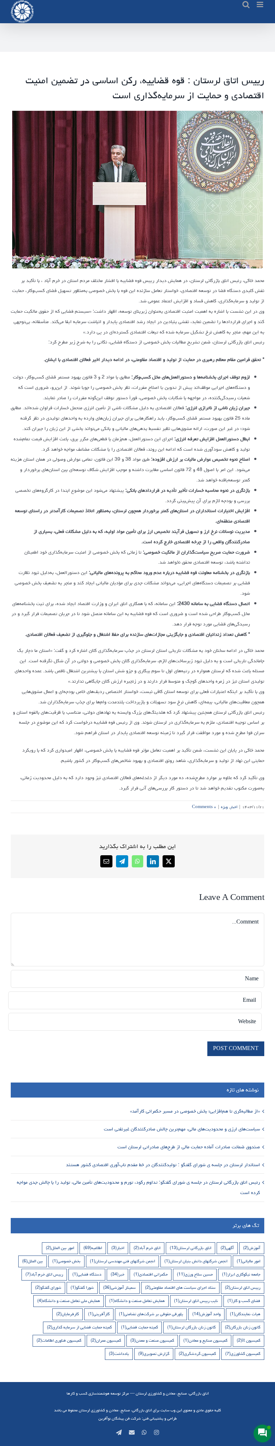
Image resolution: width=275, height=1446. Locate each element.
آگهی (227, 1248)
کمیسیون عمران (106, 1340)
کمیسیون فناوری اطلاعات (59, 1340)
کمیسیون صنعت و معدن (152, 1340)
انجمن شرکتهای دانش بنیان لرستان (195, 1261)
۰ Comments (204, 807)
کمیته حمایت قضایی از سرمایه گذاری (79, 1327)
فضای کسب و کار (243, 1301)
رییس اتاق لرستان (242, 1287)
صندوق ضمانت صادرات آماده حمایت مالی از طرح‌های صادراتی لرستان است (188, 1147)
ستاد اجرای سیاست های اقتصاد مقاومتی (180, 1287)
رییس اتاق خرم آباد (44, 1274)
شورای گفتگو (48, 1287)
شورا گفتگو (82, 1287)
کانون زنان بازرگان (242, 1327)
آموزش (251, 1248)
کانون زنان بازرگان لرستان (191, 1327)
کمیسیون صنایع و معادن (205, 1340)
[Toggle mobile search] (246, 4)
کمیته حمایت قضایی (139, 1327)
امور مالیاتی (248, 1261)
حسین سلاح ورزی (195, 1274)
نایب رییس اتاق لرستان (196, 1301)
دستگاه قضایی (86, 1274)
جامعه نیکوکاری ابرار (241, 1274)
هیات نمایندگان (245, 1314)
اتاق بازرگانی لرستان (190, 1248)
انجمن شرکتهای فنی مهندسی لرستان (122, 1261)
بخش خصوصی (66, 1261)
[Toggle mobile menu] (260, 4)
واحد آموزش (206, 1314)
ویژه (224, 807)
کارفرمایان (67, 1314)
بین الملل (32, 1261)
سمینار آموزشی (119, 1287)
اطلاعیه (92, 1248)
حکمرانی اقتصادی (151, 1274)
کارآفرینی (99, 1314)
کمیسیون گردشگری (197, 1354)
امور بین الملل (60, 1248)
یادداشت (119, 1354)
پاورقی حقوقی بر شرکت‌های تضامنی (151, 1314)
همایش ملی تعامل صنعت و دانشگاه (68, 1301)
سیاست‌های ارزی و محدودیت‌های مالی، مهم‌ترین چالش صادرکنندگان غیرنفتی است (181, 1129)
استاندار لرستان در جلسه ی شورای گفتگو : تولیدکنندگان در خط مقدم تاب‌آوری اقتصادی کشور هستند (162, 1164)
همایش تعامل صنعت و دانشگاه (137, 1301)
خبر (117, 1274)
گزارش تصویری (153, 1354)
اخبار (233, 807)
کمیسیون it (248, 1340)
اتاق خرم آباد (147, 1248)
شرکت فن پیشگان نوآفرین (119, 1418)
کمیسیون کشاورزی (242, 1354)
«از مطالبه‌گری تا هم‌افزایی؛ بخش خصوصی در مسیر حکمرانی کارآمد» (194, 1111)
